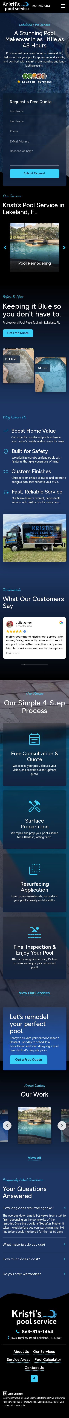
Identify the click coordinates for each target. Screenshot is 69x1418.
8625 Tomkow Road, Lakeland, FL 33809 (36, 1338)
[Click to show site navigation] (63, 6)
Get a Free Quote (28, 1060)
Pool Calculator (47, 1359)
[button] (41, 6)
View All (34, 1158)
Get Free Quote (18, 333)
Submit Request (34, 173)
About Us (21, 1351)
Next (64, 247)
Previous (5, 247)
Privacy (53, 1398)
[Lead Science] (13, 1393)
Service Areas (18, 1359)
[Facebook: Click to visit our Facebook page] (34, 1378)
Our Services (44, 1351)
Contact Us (34, 1368)
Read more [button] (12, 653)
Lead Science (31, 1398)
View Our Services (34, 993)
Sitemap (43, 1398)
